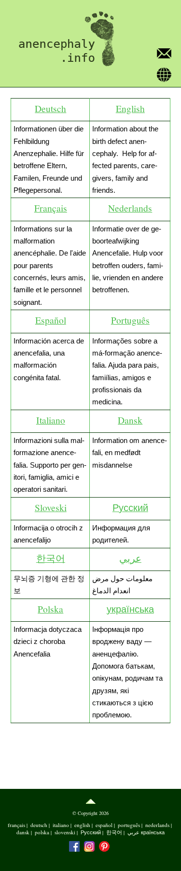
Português (130, 320)
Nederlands (130, 207)
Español (50, 320)
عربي (130, 558)
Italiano (50, 420)
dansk (22, 832)
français (16, 824)
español (104, 824)
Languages (164, 76)
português (129, 824)
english (82, 824)
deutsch (38, 824)
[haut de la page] (90, 801)
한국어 (50, 558)
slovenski (65, 832)
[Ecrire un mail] (164, 54)
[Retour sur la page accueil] (63, 39)
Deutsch (50, 108)
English (130, 108)
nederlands (157, 824)
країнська (153, 832)
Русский (130, 507)
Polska (50, 608)
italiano (61, 824)
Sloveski (51, 507)
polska (42, 832)
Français (50, 207)
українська (130, 608)
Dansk (130, 420)
